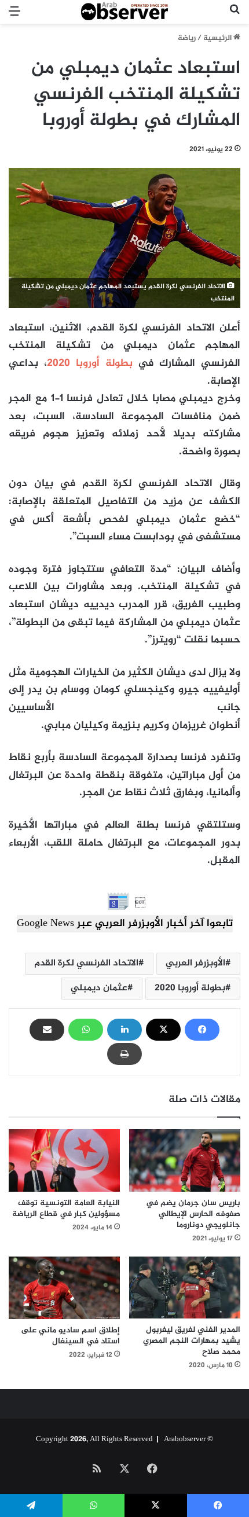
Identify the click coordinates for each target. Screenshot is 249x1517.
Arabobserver (185, 1439)
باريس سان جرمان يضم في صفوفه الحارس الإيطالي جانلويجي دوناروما (193, 1214)
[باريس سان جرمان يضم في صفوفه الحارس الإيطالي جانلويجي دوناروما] (184, 1160)
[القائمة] (14, 16)
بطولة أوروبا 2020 (90, 363)
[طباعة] (124, 1054)
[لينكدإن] (124, 1030)
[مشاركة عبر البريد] (47, 1030)
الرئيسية (218, 38)
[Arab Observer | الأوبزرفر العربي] (124, 12)
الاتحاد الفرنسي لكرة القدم (86, 963)
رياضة (187, 38)
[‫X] (163, 1030)
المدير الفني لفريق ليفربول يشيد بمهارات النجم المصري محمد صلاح (191, 1340)
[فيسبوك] (202, 1030)
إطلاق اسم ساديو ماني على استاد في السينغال (70, 1336)
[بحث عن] (234, 16)
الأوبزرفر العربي (195, 963)
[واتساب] (85, 1030)
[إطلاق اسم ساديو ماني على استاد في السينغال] (64, 1288)
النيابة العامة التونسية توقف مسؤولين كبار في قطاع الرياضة (66, 1208)
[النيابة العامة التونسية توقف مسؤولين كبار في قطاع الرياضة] (64, 1160)
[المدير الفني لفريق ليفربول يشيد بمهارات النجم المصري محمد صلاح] (184, 1288)
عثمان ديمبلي (99, 988)
